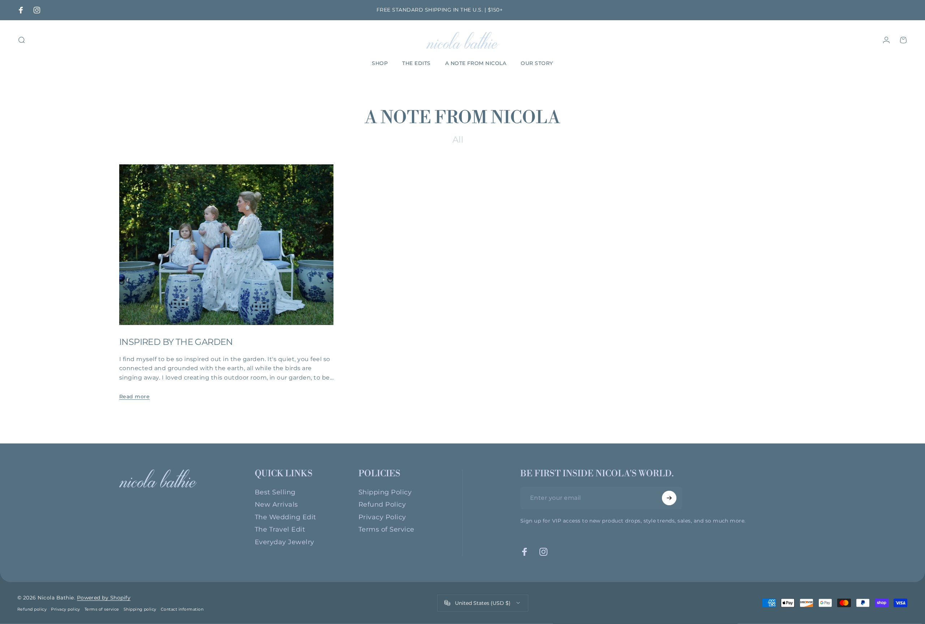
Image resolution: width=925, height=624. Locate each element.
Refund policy (32, 609)
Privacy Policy (382, 517)
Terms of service (102, 609)
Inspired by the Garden (176, 342)
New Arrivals (276, 504)
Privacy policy (65, 609)
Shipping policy (140, 609)
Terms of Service (386, 529)
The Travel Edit (280, 529)
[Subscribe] (669, 498)
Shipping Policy (385, 492)
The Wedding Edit (285, 517)
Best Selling (275, 492)
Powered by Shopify (104, 597)
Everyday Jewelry (284, 542)
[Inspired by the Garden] (226, 244)
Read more (134, 396)
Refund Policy (382, 504)
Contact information (182, 609)
